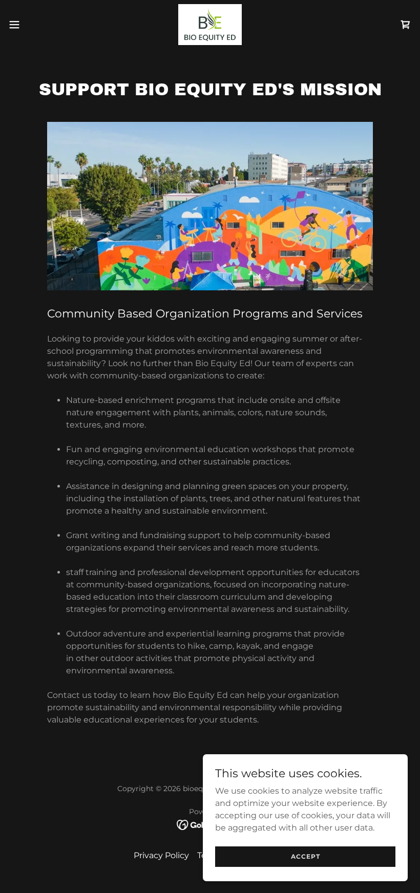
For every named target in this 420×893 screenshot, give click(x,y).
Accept (305, 856)
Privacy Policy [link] (161, 855)
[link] (210, 24)
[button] (35, 24)
